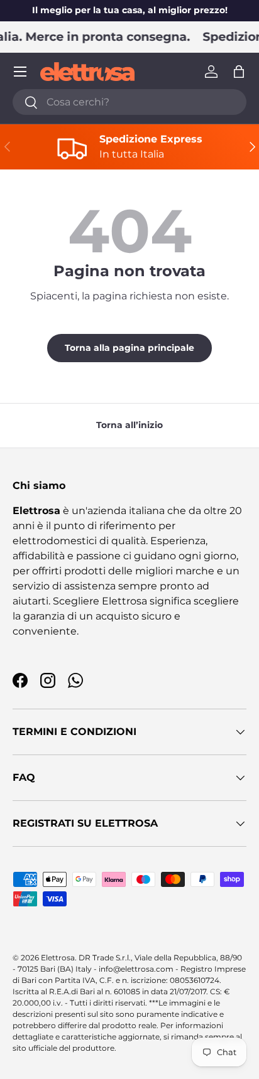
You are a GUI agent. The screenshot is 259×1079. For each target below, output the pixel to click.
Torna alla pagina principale (129, 347)
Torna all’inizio (129, 425)
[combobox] (129, 102)
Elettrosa (58, 957)
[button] (239, 71)
